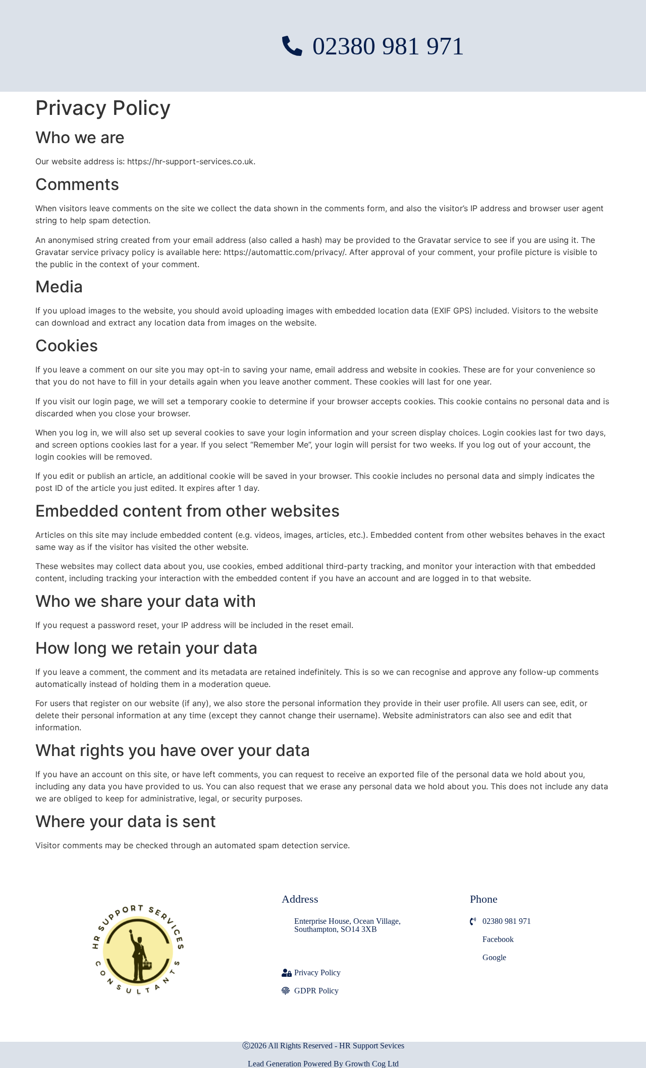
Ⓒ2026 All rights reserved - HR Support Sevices (323, 1045)
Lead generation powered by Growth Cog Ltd (323, 1063)
